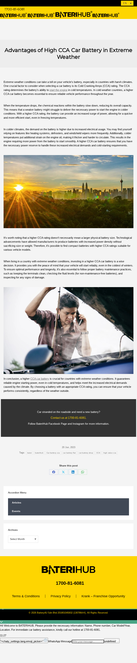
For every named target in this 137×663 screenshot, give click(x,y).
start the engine (58, 89)
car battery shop (86, 453)
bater (29, 453)
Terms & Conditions (26, 596)
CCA (98, 453)
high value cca (109, 453)
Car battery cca (53, 453)
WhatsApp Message (60, 641)
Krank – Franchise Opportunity (103, 596)
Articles (16, 502)
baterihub (39, 453)
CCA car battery (39, 378)
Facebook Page (58, 423)
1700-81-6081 (15, 9)
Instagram (78, 423)
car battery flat (69, 453)
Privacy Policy (61, 596)
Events (16, 511)
